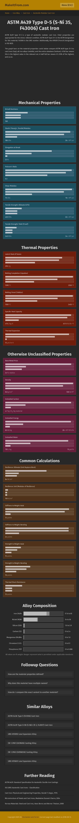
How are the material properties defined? (26, 674)
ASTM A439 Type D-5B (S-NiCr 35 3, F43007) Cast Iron (30, 725)
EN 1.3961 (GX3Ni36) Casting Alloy (22, 743)
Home (7, 13)
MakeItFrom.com (17, 5)
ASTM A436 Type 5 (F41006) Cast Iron (23, 716)
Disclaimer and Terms (30, 817)
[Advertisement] (39, 79)
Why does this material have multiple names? (28, 683)
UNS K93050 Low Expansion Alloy (22, 734)
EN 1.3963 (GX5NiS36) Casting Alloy (23, 752)
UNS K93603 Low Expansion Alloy (22, 761)
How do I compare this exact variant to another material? (33, 692)
